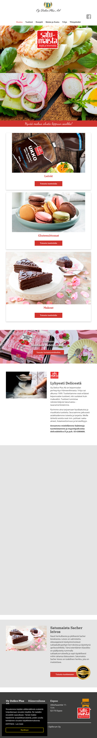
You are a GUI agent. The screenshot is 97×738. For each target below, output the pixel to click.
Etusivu (19, 22)
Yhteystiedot (75, 22)
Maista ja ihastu (52, 22)
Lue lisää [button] (19, 724)
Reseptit (39, 22)
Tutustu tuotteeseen (65, 674)
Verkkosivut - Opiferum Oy (48, 726)
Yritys (64, 22)
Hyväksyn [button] (25, 730)
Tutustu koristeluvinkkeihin (48, 352)
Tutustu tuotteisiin (48, 183)
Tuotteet (29, 22)
